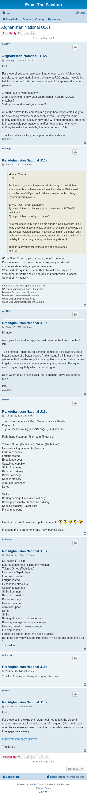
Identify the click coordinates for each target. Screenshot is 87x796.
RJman (5, 400)
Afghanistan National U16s (26, 27)
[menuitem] (6, 12)
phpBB (32, 784)
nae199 (6, 44)
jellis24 (6, 690)
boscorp (6, 148)
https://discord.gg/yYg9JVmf (19, 738)
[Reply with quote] (75, 47)
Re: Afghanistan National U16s (24, 160)
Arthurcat (7, 539)
